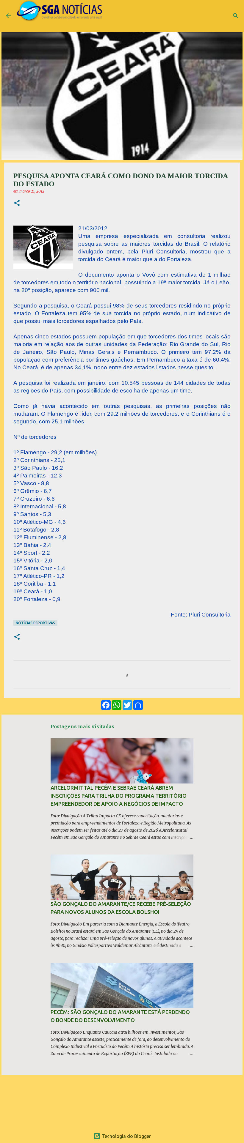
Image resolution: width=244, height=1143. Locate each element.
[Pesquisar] (235, 16)
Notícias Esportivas (35, 623)
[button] (17, 203)
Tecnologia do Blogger (126, 1136)
